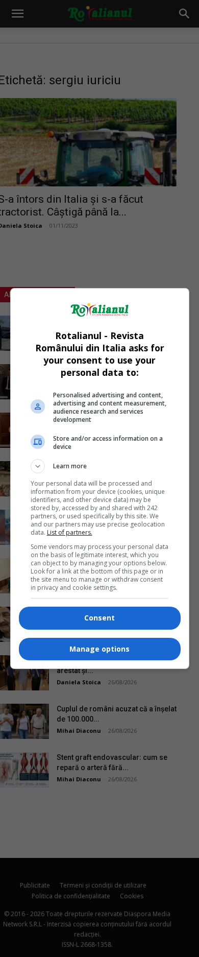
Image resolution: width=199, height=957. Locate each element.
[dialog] (99, 478)
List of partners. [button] (69, 532)
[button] (100, 466)
